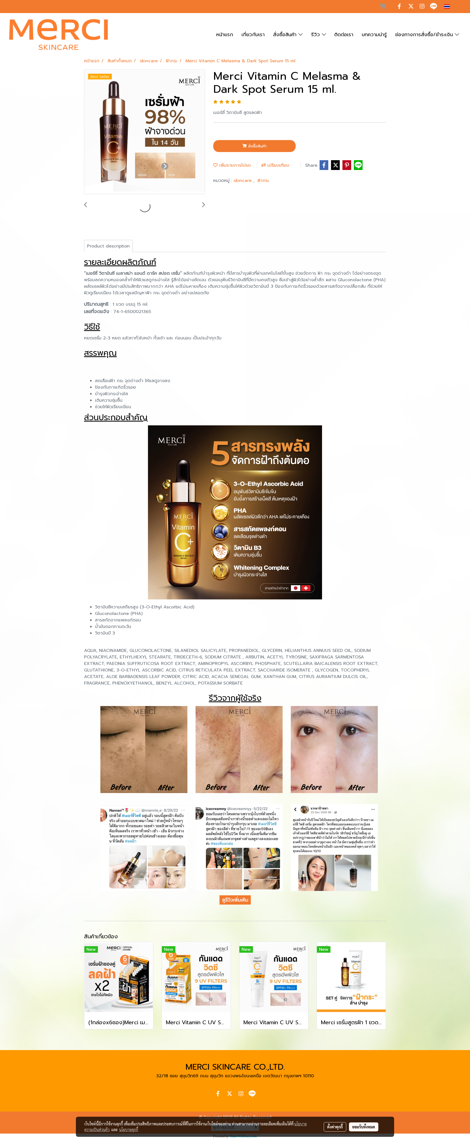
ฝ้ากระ (263, 180)
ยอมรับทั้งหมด (363, 1126)
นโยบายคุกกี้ (128, 1129)
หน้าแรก (224, 34)
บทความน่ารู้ (374, 34)
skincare (243, 180)
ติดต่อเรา (343, 34)
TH (454, 6)
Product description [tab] (108, 246)
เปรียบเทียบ (277, 165)
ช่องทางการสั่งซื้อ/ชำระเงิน (425, 34)
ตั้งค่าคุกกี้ (335, 1126)
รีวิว (316, 34)
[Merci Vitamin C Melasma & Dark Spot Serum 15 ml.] (144, 132)
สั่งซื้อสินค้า (285, 34)
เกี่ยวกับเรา (253, 34)
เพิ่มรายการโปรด (234, 165)
